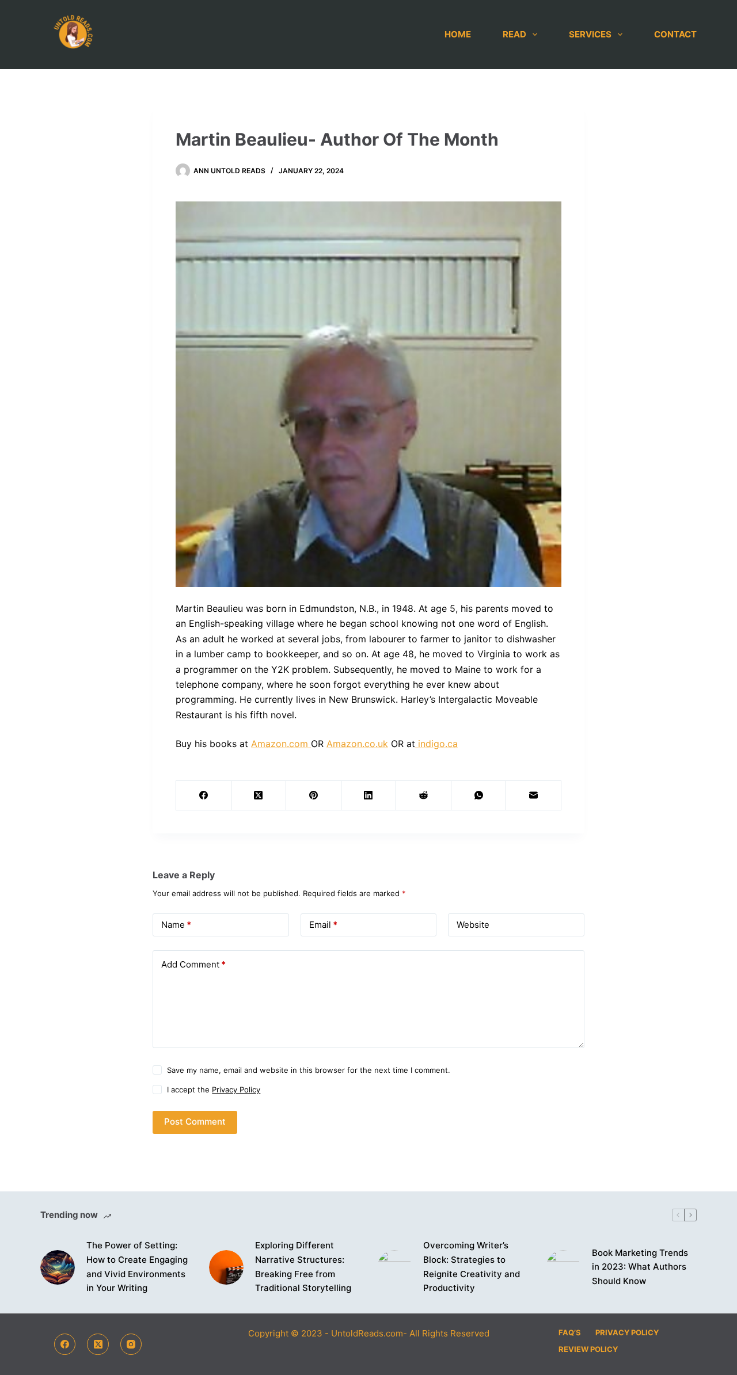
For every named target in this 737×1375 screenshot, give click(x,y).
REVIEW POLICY (588, 1349)
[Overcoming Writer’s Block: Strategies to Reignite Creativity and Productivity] (394, 1267)
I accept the (213, 1089)
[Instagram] (131, 1344)
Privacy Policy (236, 1089)
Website (473, 924)
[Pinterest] (313, 795)
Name (176, 924)
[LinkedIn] (369, 795)
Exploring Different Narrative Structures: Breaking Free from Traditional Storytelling (303, 1266)
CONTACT (675, 34)
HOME (458, 34)
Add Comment (193, 964)
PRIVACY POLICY (627, 1332)
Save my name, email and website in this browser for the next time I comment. (308, 1070)
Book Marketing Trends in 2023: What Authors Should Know (640, 1267)
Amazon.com (281, 743)
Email (323, 924)
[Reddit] (423, 795)
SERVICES (590, 34)
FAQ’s (570, 1332)
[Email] (533, 795)
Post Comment (195, 1121)
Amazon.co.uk (357, 743)
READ (514, 34)
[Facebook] (203, 795)
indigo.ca (436, 743)
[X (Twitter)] (259, 795)
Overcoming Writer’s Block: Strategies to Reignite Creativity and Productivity (471, 1266)
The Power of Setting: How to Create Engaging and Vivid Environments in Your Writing (137, 1266)
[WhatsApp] (479, 795)
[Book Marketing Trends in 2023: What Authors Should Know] (563, 1267)
